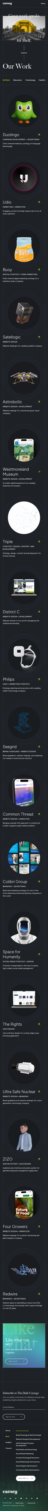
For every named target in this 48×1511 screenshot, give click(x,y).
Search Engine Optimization (26, 1466)
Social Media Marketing (25, 1454)
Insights (8, 1442)
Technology (30, 80)
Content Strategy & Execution (27, 1458)
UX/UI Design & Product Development (25, 1444)
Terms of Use (31, 1503)
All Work (6, 80)
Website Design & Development (28, 1439)
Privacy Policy (20, 1503)
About (7, 1431)
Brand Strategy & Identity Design (28, 1435)
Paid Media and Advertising (26, 1450)
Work (7, 1436)
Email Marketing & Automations (28, 1462)
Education (17, 80)
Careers (8, 1448)
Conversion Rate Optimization (27, 1470)
